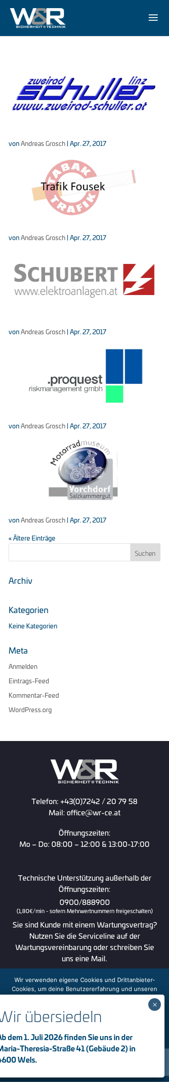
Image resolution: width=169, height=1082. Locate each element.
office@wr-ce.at (93, 812)
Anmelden (23, 666)
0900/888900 (85, 906)
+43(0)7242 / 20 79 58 (98, 800)
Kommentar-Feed (34, 695)
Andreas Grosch (43, 143)
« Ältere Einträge (32, 537)
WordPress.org (30, 709)
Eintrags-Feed (29, 680)
